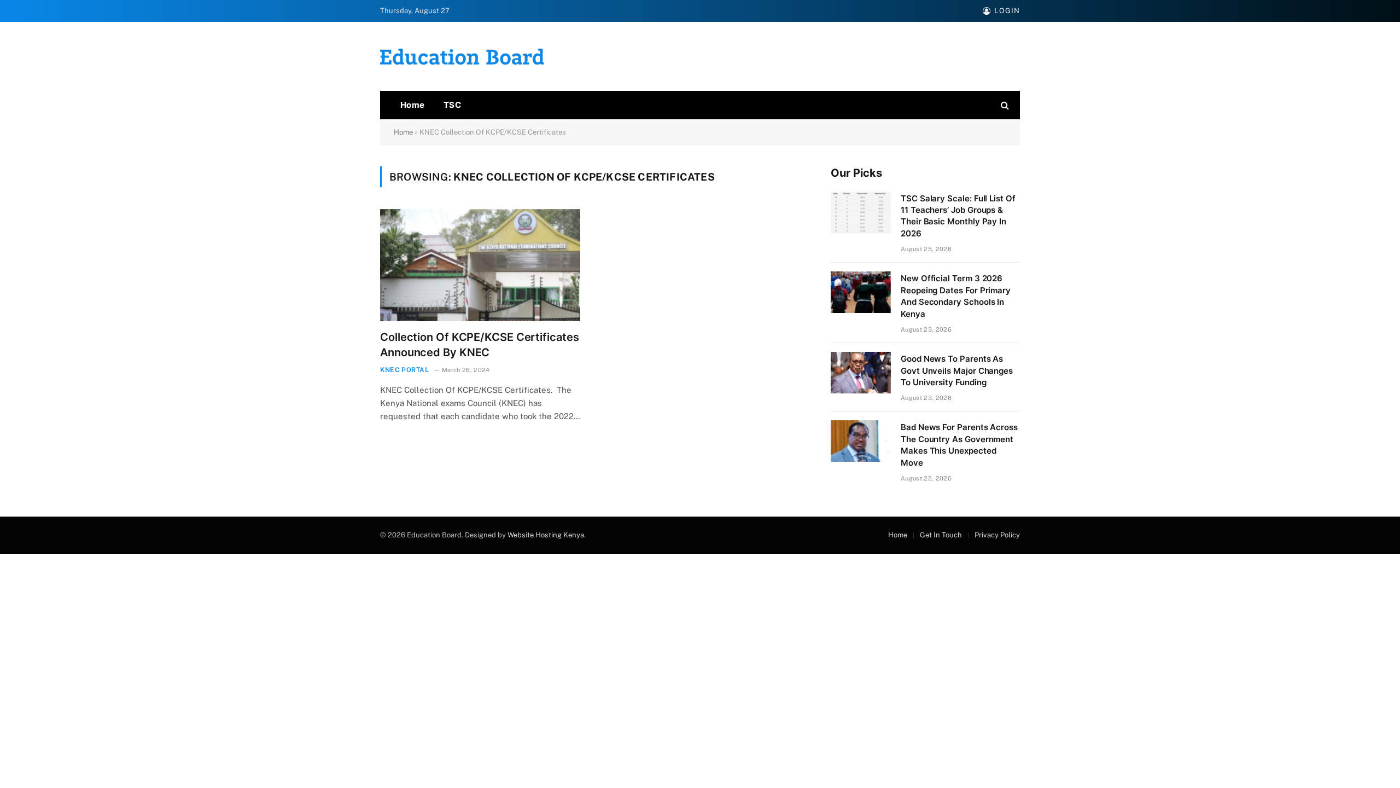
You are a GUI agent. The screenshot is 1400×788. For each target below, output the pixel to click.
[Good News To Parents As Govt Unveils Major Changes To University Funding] (861, 372)
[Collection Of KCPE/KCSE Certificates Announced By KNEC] (480, 265)
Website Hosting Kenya (546, 535)
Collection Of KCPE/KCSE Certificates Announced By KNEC (479, 344)
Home (412, 105)
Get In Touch (941, 535)
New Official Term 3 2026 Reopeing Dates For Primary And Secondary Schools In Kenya (956, 295)
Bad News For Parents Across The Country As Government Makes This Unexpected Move (959, 444)
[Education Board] (462, 57)
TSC (452, 105)
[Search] (1004, 105)
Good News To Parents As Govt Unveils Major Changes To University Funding (957, 370)
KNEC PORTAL (404, 370)
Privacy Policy (997, 535)
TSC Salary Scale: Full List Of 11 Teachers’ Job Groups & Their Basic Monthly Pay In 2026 (958, 216)
